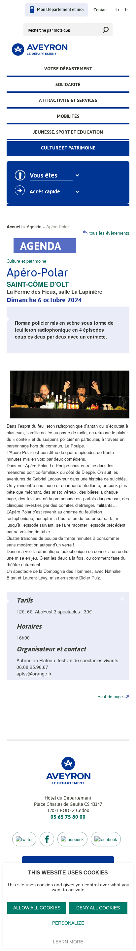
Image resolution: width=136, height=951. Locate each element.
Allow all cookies (36, 907)
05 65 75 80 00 (68, 817)
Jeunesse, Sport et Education (68, 132)
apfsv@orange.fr (34, 673)
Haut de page (110, 696)
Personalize (68, 923)
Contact (100, 10)
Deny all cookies (98, 907)
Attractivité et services (68, 100)
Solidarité (68, 84)
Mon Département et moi (60, 10)
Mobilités (68, 116)
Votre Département (68, 68)
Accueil (14, 226)
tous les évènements (109, 233)
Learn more (68, 941)
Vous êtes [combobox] (43, 175)
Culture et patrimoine (68, 147)
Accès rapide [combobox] (45, 191)
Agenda (34, 226)
